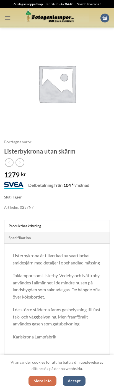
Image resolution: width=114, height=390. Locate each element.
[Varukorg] (104, 18)
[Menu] (7, 18)
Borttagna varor (18, 142)
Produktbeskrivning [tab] (25, 226)
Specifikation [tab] (20, 238)
